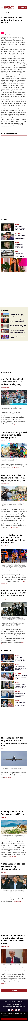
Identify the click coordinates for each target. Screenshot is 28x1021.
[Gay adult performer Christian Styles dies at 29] (7, 676)
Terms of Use (5, 1015)
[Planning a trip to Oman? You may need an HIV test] (14, 827)
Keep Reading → (15, 425)
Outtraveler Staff (9, 32)
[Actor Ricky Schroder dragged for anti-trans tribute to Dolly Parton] (7, 227)
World (7, 12)
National (17, 655)
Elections (17, 691)
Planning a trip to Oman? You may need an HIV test (12, 812)
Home (2, 12)
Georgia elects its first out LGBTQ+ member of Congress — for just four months (20, 696)
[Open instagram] (19, 1010)
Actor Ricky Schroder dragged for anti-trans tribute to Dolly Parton (21, 229)
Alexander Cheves (5, 483)
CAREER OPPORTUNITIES (19, 1001)
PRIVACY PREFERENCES (7, 1007)
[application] (14, 265)
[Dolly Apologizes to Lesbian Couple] (5, 336)
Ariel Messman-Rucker (6, 440)
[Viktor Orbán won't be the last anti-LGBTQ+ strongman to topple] (14, 882)
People (17, 224)
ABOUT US (11, 1001)
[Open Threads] (15, 1010)
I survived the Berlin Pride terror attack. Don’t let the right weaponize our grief (13, 478)
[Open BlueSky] (12, 1010)
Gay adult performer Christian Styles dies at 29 (21, 677)
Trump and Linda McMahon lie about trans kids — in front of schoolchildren (20, 687)
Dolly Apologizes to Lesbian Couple (17, 336)
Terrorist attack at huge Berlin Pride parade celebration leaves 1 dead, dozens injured (13, 538)
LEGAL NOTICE (22, 1007)
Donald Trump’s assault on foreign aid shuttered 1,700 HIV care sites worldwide (13, 593)
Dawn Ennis (4, 817)
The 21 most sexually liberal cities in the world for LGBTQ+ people (14, 435)
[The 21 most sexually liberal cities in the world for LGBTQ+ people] (14, 450)
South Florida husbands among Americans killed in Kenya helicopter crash (17, 316)
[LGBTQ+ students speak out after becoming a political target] (7, 236)
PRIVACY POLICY (18, 1004)
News (16, 251)
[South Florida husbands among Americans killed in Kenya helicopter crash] (5, 315)
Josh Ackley (4, 872)
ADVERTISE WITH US (10, 1004)
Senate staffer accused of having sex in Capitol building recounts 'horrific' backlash (18, 332)
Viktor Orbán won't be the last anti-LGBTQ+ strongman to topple (13, 866)
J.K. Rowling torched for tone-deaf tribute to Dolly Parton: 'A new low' (21, 705)
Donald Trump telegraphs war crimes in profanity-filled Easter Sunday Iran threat (13, 939)
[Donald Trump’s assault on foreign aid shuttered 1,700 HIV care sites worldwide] (14, 609)
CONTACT (6, 1001)
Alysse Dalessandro (5, 387)
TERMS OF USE (16, 1007)
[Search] (16, 7)
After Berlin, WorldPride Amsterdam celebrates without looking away (12, 382)
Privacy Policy (23, 1013)
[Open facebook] (9, 1010)
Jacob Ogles (4, 599)
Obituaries (18, 673)
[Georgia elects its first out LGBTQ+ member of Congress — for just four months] (7, 694)
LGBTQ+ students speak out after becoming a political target (20, 238)
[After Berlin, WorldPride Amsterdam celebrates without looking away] (14, 397)
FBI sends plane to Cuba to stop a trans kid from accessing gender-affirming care (14, 741)
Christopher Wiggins (6, 545)
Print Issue (18, 233)
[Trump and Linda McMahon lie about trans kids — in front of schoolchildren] (7, 685)
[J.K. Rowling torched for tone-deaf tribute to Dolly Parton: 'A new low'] (7, 703)
